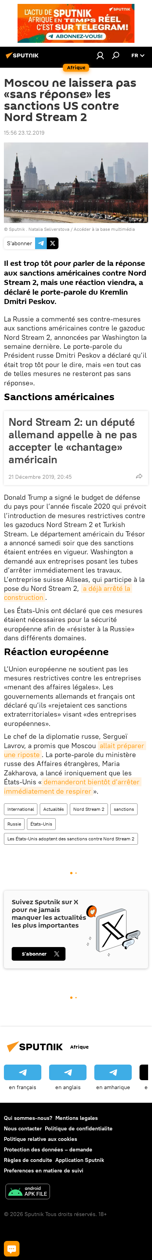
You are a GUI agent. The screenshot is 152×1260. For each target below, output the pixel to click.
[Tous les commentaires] (11, 1248)
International (20, 809)
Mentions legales (76, 1117)
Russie (14, 824)
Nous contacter (23, 1128)
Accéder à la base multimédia (104, 229)
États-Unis (41, 824)
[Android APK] (27, 1192)
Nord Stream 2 (88, 809)
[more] (139, 476)
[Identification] (100, 55)
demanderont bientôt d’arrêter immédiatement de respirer (72, 786)
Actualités (53, 809)
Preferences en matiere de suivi (43, 1170)
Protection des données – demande (48, 1149)
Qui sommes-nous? (28, 1117)
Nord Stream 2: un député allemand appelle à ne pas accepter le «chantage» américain (73, 441)
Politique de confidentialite (79, 1128)
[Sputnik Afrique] (23, 58)
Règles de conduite (28, 1159)
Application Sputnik (79, 1159)
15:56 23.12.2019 (24, 132)
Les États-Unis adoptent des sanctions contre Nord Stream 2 (70, 839)
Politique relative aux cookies (40, 1138)
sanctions (124, 809)
